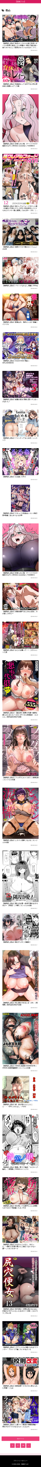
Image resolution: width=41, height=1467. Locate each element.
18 (23, 1445)
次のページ (20, 1438)
